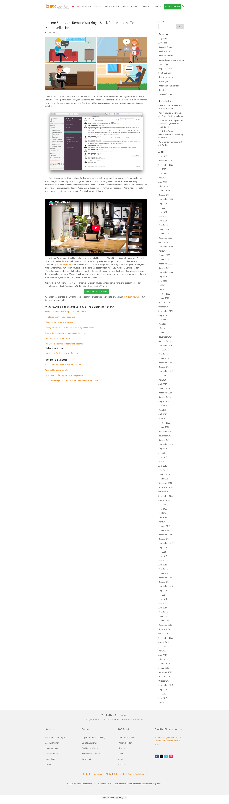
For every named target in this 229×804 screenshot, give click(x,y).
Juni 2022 (162, 281)
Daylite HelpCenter (90, 748)
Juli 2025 (162, 169)
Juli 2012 (162, 693)
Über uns (122, 748)
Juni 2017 (162, 457)
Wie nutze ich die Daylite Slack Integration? (64, 375)
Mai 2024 (162, 216)
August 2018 (163, 401)
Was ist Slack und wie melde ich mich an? (63, 364)
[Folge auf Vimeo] (166, 756)
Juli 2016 (162, 504)
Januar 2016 (163, 530)
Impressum (97, 774)
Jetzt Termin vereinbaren (96, 291)
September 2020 (165, 345)
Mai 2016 (162, 513)
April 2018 (162, 414)
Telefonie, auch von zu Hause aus (60, 316)
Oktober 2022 (164, 268)
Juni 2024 (162, 212)
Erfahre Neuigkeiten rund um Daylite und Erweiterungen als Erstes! (168, 740)
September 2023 (165, 246)
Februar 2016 (164, 526)
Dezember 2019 (165, 362)
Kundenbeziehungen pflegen (171, 60)
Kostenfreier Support (91, 753)
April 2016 (162, 517)
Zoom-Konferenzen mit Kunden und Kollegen (65, 333)
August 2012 (163, 689)
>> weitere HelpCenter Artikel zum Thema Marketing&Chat (71, 380)
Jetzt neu (85, 6)
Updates (162, 90)
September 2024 (165, 199)
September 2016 (165, 496)
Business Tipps (165, 47)
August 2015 (163, 547)
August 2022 (163, 276)
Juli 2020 (162, 349)
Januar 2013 (163, 668)
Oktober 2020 (164, 341)
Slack (74, 99)
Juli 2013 (162, 646)
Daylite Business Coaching (93, 737)
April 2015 (162, 564)
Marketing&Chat (64, 264)
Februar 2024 (164, 229)
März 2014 (163, 612)
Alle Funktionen (52, 742)
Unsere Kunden (125, 742)
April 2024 (162, 220)
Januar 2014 (163, 620)
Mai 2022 (162, 285)
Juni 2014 (162, 599)
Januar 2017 (163, 478)
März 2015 (163, 569)
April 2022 (162, 289)
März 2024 (163, 225)
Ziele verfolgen (165, 94)
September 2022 (165, 272)
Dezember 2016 (165, 483)
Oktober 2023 (164, 242)
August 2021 (163, 315)
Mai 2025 (162, 177)
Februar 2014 (164, 616)
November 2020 (165, 336)
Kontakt (86, 774)
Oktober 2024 (164, 195)
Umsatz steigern (165, 77)
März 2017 (163, 470)
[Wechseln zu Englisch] (78, 9)
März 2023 (163, 250)
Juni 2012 (162, 698)
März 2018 (163, 418)
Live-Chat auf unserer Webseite (59, 322)
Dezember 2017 (165, 431)
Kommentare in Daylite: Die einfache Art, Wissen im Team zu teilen (170, 123)
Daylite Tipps (164, 51)
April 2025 (162, 182)
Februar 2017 (164, 474)
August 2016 (163, 500)
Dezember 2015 (165, 534)
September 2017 (165, 444)
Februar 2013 (164, 663)
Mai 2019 (162, 379)
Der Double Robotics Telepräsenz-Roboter (64, 343)
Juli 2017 (162, 453)
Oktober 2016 (164, 491)
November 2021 (165, 302)
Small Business (165, 72)
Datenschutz (119, 774)
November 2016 (165, 487)
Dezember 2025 (165, 160)
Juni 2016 (162, 508)
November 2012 (165, 676)
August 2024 (163, 203)
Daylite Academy (111, 6)
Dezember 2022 (165, 263)
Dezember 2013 (165, 625)
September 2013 (165, 637)
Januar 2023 (163, 259)
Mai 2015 (162, 560)
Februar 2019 (164, 388)
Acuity (95, 261)
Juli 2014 (162, 594)
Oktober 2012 (164, 680)
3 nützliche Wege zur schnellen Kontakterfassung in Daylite (170, 134)
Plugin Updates (165, 68)
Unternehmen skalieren (168, 85)
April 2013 (162, 655)
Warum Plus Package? (55, 737)
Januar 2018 (163, 427)
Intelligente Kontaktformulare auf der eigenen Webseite (70, 327)
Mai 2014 (162, 603)
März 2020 (163, 354)
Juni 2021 (162, 319)
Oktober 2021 (164, 306)
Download (86, 759)
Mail (124, 6)
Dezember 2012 (165, 672)
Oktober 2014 (164, 582)
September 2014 (165, 586)
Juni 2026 (162, 156)
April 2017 (162, 465)
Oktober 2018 (164, 397)
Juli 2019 (162, 375)
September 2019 (165, 371)
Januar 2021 (163, 332)
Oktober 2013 (164, 633)
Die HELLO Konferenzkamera (58, 338)
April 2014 (162, 607)
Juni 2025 (162, 173)
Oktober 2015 (164, 539)
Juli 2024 (162, 207)
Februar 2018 (164, 422)
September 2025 (165, 164)
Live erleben (50, 759)
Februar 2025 (164, 190)
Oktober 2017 (164, 440)
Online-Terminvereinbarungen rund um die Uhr (65, 311)
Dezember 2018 (165, 392)
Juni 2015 (162, 556)
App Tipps (162, 42)
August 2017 (163, 448)
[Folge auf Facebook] (157, 756)
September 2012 (165, 685)
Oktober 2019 (164, 367)
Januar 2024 (163, 233)
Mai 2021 (162, 324)
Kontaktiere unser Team (104, 719)
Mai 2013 (162, 650)
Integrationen (51, 753)
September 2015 (165, 543)
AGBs (108, 774)
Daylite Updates (165, 55)
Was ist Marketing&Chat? (56, 369)
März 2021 (163, 328)
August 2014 (163, 590)
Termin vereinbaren (126, 737)
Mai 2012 (162, 702)
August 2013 (163, 642)
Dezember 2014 (165, 577)
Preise (48, 764)
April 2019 (162, 384)
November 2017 (165, 435)
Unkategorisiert (165, 81)
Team (120, 753)
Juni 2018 (162, 405)
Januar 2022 (163, 298)
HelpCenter (138, 719)
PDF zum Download (133, 296)
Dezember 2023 (165, 238)
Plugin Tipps (163, 64)
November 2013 (165, 629)
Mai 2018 (162, 410)
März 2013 (163, 659)
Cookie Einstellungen (137, 774)
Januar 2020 (163, 358)
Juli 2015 (162, 551)
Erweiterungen (51, 748)
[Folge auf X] (161, 756)
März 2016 (163, 521)
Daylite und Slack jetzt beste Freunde (61, 353)
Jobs (120, 759)
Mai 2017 (162, 461)
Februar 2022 (164, 293)
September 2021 (165, 311)
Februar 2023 (164, 255)
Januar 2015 (163, 573)
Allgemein (162, 38)
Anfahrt (121, 764)
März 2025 (163, 186)
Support (156, 6)
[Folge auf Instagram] (171, 756)
